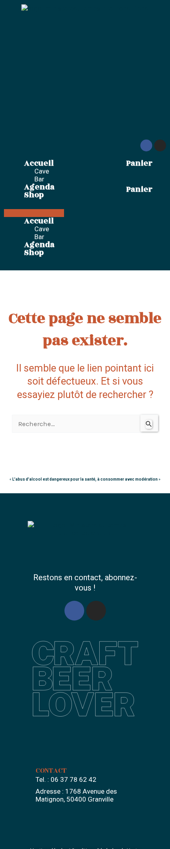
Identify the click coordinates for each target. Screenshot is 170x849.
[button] (34, 213)
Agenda (39, 187)
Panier (139, 163)
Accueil (39, 163)
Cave (41, 171)
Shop (34, 195)
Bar (39, 179)
